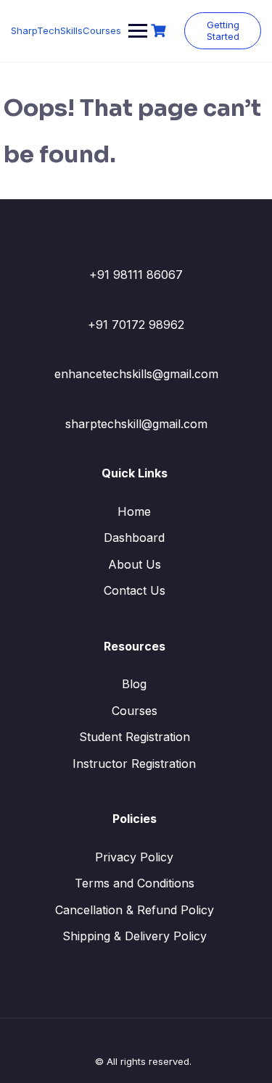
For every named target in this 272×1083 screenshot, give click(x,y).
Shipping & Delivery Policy (134, 936)
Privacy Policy (134, 857)
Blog (134, 684)
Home (134, 511)
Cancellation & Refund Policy (134, 910)
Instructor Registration (134, 763)
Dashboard (134, 537)
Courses (134, 710)
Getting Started (223, 30)
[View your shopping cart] (160, 31)
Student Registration (134, 736)
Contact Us (134, 590)
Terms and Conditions (134, 883)
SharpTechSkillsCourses (66, 30)
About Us (134, 564)
